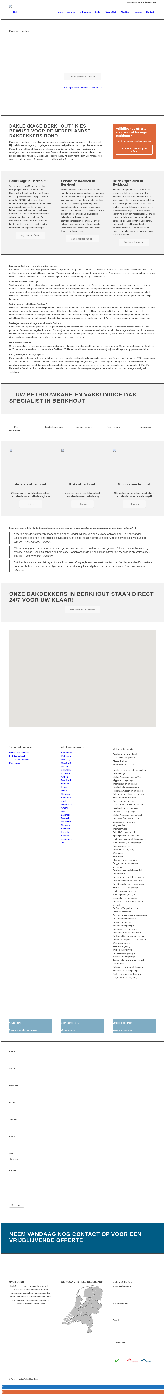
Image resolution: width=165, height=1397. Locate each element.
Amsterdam (66, 752)
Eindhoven (66, 773)
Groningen (66, 770)
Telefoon (13, 1119)
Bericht (12, 1170)
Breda (64, 787)
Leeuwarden (66, 804)
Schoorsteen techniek (19, 759)
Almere (64, 808)
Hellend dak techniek (19, 752)
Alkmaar (65, 835)
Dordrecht (65, 818)
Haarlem (65, 784)
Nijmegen (65, 794)
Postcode (13, 1085)
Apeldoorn (65, 828)
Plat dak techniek (17, 756)
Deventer (65, 832)
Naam (12, 1051)
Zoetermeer (66, 839)
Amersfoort (66, 797)
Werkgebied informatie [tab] (123, 749)
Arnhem (64, 777)
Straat (12, 1068)
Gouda (64, 842)
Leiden (64, 790)
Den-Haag (65, 759)
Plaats (12, 1102)
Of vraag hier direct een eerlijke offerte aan (82, 87)
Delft (63, 811)
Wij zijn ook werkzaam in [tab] (72, 747)
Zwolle (64, 801)
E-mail (12, 1136)
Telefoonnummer (120, 1303)
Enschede (65, 815)
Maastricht (66, 763)
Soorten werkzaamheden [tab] (20, 747)
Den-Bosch (66, 780)
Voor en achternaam (122, 1286)
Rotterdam (66, 756)
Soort (11, 1153)
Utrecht (64, 766)
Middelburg (66, 822)
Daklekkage (14, 763)
